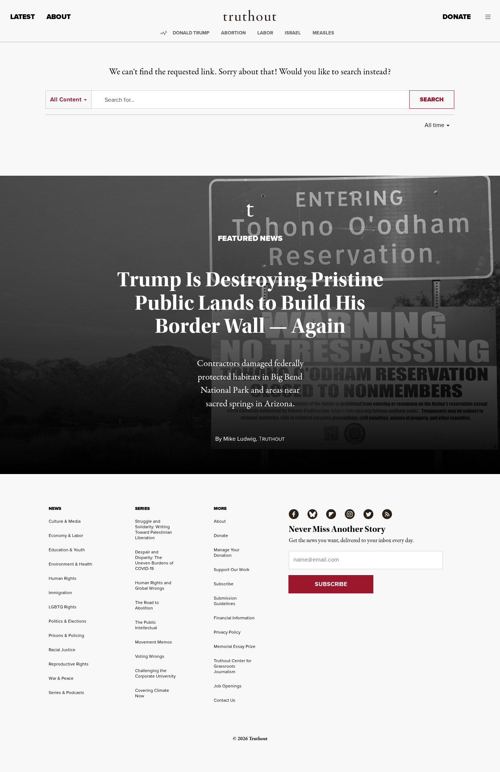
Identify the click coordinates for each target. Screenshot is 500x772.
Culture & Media (65, 521)
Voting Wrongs (149, 656)
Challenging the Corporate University (155, 673)
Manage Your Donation (226, 552)
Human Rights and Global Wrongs (153, 585)
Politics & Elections (67, 621)
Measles (323, 32)
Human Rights (63, 578)
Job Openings (228, 686)
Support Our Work (231, 569)
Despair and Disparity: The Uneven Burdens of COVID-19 (154, 560)
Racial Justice (62, 649)
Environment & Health (70, 564)
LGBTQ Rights (63, 607)
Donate (457, 16)
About (58, 16)
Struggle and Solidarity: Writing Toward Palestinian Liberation (153, 529)
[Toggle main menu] (486, 16)
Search (432, 99)
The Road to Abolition (147, 605)
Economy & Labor (66, 535)
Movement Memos (153, 642)
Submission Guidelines (225, 601)
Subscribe (224, 584)
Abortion (233, 32)
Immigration (60, 592)
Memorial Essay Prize (234, 646)
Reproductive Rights (69, 664)
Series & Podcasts (66, 692)
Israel (293, 32)
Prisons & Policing (66, 635)
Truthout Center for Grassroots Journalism (232, 666)
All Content (65, 99)
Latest (22, 16)
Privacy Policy (227, 632)
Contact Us (224, 700)
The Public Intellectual (146, 625)
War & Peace (61, 678)
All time (434, 125)
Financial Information (234, 618)
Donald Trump (191, 32)
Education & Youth (67, 550)
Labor (265, 32)
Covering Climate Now (152, 693)
